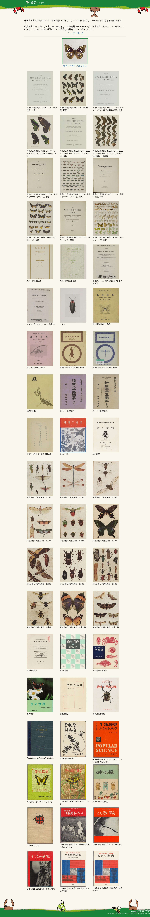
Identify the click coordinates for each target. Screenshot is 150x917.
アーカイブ (37, 3)
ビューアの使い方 (75, 33)
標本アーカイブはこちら (75, 66)
